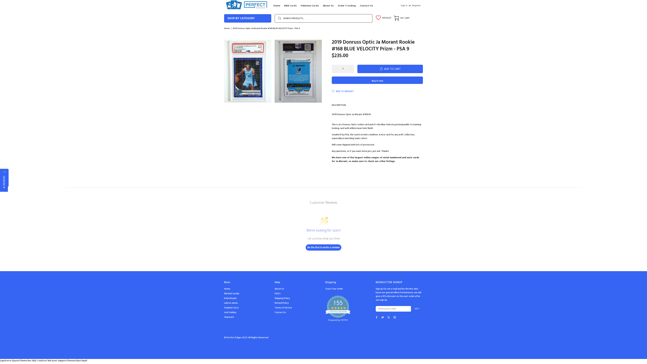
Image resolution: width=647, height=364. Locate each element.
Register (416, 6)
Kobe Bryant (230, 298)
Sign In (404, 6)
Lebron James (231, 303)
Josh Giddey (230, 312)
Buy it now (377, 81)
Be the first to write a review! (323, 247)
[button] (4, 182)
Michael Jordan (231, 294)
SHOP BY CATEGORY (241, 18)
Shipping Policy (282, 298)
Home (227, 28)
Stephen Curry (231, 308)
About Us (279, 289)
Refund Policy (282, 303)
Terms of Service (283, 308)
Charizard (229, 317)
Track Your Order (334, 289)
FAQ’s (278, 294)
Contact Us (280, 312)
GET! (416, 309)
